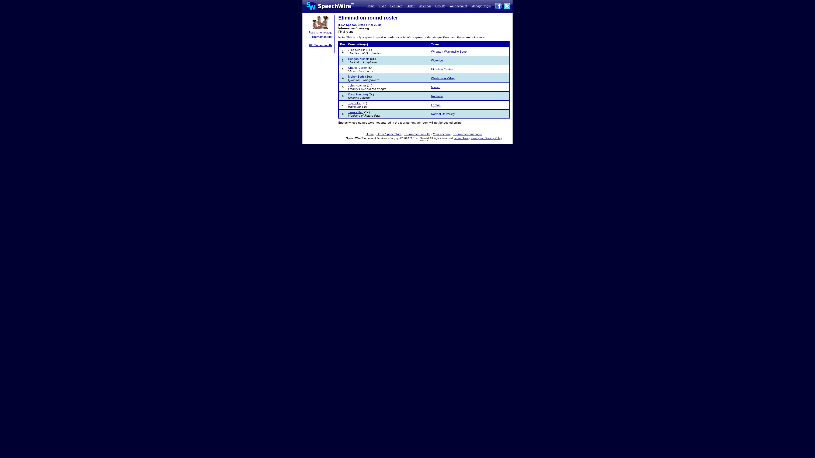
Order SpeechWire (389, 134)
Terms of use (461, 138)
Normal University (443, 114)
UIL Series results (320, 45)
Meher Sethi (356, 76)
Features (396, 6)
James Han (355, 112)
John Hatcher (357, 85)
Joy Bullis (354, 103)
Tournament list (322, 36)
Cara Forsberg (358, 94)
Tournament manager (467, 134)
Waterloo (437, 60)
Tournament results (417, 134)
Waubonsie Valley (443, 78)
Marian (435, 87)
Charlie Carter (357, 67)
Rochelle (437, 96)
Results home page (320, 32)
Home (371, 6)
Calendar (425, 6)
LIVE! (382, 6)
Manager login (481, 6)
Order (411, 6)
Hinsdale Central (442, 69)
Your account (458, 6)
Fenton (436, 105)
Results (440, 6)
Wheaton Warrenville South (449, 51)
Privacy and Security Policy (486, 138)
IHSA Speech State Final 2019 (359, 25)
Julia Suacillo (356, 50)
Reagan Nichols (358, 58)
